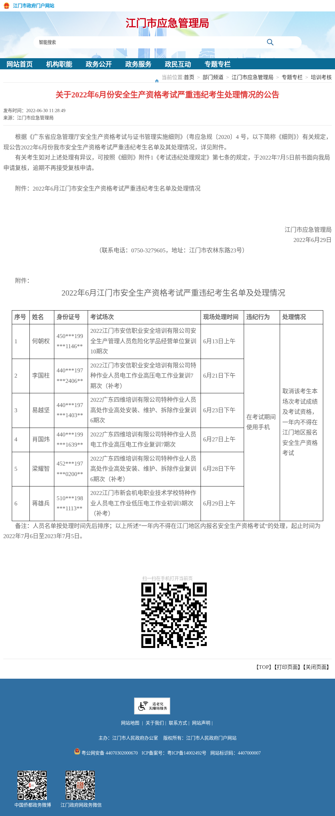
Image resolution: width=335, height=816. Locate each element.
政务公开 (99, 64)
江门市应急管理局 (167, 23)
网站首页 (20, 64)
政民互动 (178, 64)
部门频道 (213, 77)
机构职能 (59, 64)
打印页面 (287, 667)
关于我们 (155, 723)
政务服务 (138, 64)
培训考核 (321, 77)
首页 (189, 77)
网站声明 (201, 723)
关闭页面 (316, 667)
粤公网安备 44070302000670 (109, 753)
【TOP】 (264, 667)
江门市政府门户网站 (33, 5)
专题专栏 (217, 64)
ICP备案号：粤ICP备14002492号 (174, 753)
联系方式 (178, 723)
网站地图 (130, 723)
